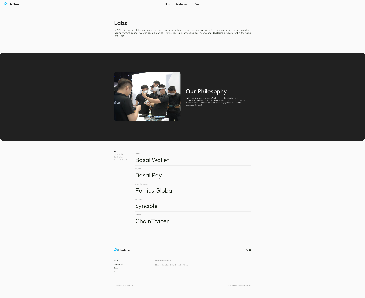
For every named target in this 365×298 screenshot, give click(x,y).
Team (197, 4)
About (167, 4)
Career (116, 272)
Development (182, 4)
